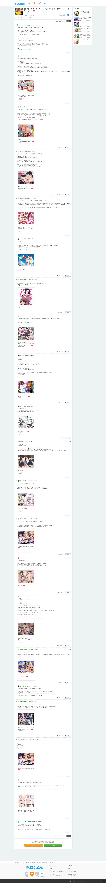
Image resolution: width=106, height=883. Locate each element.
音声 (81, 14)
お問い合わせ (52, 874)
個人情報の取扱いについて (72, 872)
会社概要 (51, 868)
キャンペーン (33, 17)
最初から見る (58, 21)
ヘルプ (51, 872)
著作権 (69, 868)
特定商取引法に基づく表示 (72, 871)
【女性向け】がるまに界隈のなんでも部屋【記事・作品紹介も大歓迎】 (84, 12)
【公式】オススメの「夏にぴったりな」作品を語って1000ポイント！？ (85, 35)
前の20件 (64, 21)
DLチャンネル (19, 4)
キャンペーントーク (25, 17)
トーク (23, 862)
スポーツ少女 (40, 17)
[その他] (70, 15)
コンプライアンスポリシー (72, 875)
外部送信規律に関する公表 (72, 874)
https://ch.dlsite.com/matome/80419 (24, 49)
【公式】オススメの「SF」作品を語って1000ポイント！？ (85, 18)
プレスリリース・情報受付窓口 (55, 875)
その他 (25, 15)
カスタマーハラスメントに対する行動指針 (57, 871)
